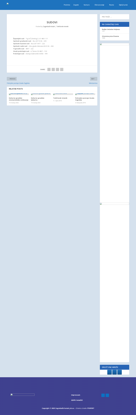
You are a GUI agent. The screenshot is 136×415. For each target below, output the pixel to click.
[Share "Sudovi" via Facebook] (49, 69)
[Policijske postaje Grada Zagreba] (85, 94)
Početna (67, 5)
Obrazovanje (99, 5)
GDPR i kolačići (77, 400)
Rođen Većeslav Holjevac (111, 29)
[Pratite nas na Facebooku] (109, 372)
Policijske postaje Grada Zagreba (84, 99)
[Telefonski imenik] (63, 94)
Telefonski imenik (62, 26)
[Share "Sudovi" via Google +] (57, 69)
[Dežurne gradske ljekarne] (41, 94)
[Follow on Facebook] (103, 395)
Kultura (87, 5)
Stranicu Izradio (85, 408)
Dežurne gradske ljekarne (37, 99)
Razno (111, 5)
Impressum (75, 395)
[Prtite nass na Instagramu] (114, 372)
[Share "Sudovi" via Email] (62, 69)
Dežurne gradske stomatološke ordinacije (18, 99)
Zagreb (76, 5)
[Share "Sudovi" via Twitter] (53, 69)
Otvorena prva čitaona (110, 36)
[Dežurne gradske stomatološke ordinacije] (19, 94)
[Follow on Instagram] (107, 395)
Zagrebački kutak (49, 26)
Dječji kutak (123, 5)
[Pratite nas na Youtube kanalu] (119, 372)
